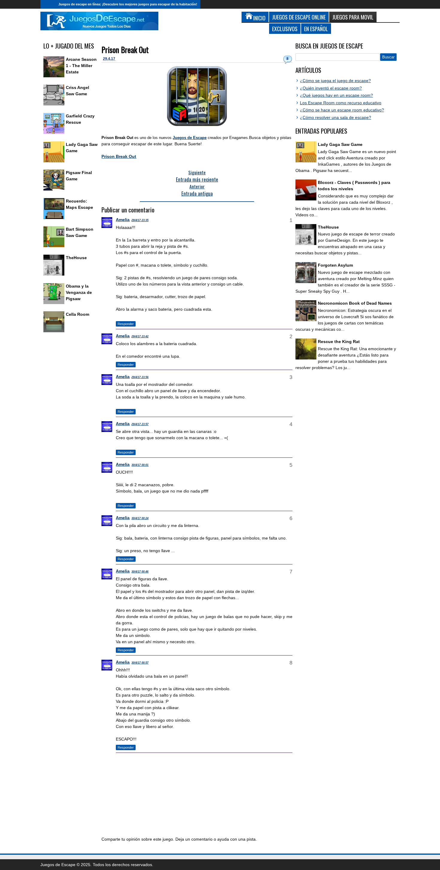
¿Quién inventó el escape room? (331, 88)
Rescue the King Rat (339, 341)
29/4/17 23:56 (139, 377)
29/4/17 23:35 (139, 220)
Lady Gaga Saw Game (340, 144)
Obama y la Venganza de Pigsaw (79, 292)
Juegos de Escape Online (299, 17)
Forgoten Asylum (335, 265)
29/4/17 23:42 (139, 336)
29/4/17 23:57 (139, 424)
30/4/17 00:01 (139, 464)
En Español (316, 29)
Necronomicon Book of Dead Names (355, 303)
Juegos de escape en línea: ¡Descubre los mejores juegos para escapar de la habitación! (127, 4)
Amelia (123, 219)
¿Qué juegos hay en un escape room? (336, 95)
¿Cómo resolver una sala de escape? (335, 117)
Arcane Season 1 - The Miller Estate (81, 65)
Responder (126, 324)
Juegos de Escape (190, 137)
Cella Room (77, 314)
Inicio (47, 4)
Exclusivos (285, 29)
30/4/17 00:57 (139, 662)
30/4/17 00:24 (139, 518)
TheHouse (76, 257)
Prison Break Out (125, 49)
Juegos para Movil (353, 17)
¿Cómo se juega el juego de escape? (335, 80)
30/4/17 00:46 (139, 571)
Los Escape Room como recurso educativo (340, 102)
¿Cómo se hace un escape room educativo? (342, 110)
